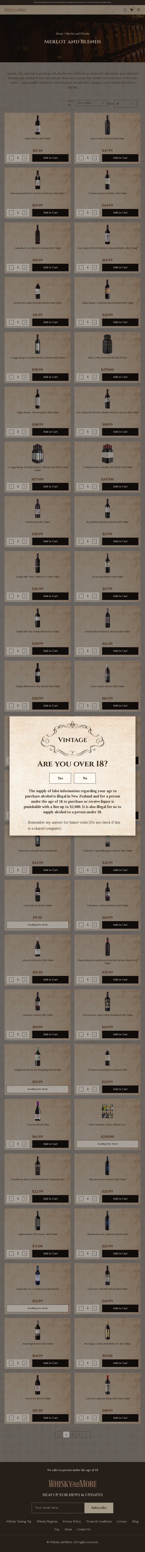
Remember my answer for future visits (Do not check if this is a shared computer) (74, 825)
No (85, 778)
